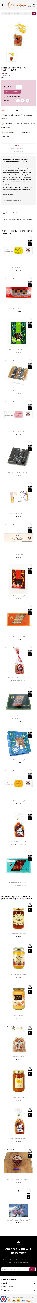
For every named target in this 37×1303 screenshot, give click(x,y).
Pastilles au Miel (18, 1056)
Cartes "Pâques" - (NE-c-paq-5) (18, 1220)
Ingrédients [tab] (18, 152)
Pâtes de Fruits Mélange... (18, 514)
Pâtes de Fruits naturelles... (18, 309)
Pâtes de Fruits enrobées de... (18, 473)
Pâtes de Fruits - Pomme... (18, 350)
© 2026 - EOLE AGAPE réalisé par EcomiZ (18, 1297)
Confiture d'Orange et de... (18, 1097)
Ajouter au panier (12, 92)
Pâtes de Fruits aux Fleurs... (18, 432)
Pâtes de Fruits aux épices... (18, 596)
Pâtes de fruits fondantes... (18, 391)
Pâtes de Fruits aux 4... (18, 268)
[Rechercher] (34, 13)
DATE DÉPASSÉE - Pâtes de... (18, 842)
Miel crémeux (18, 1015)
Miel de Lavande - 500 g (18, 974)
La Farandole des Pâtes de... (18, 555)
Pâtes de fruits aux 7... (18, 719)
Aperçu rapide (30, 244)
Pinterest (27, 101)
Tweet (23, 101)
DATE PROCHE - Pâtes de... (18, 883)
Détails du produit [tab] (18, 149)
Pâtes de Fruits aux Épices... (18, 760)
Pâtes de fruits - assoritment (18, 678)
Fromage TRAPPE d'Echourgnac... (18, 1179)
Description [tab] (18, 145)
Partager (18, 101)
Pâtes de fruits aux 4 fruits (18, 637)
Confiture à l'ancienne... (18, 933)
